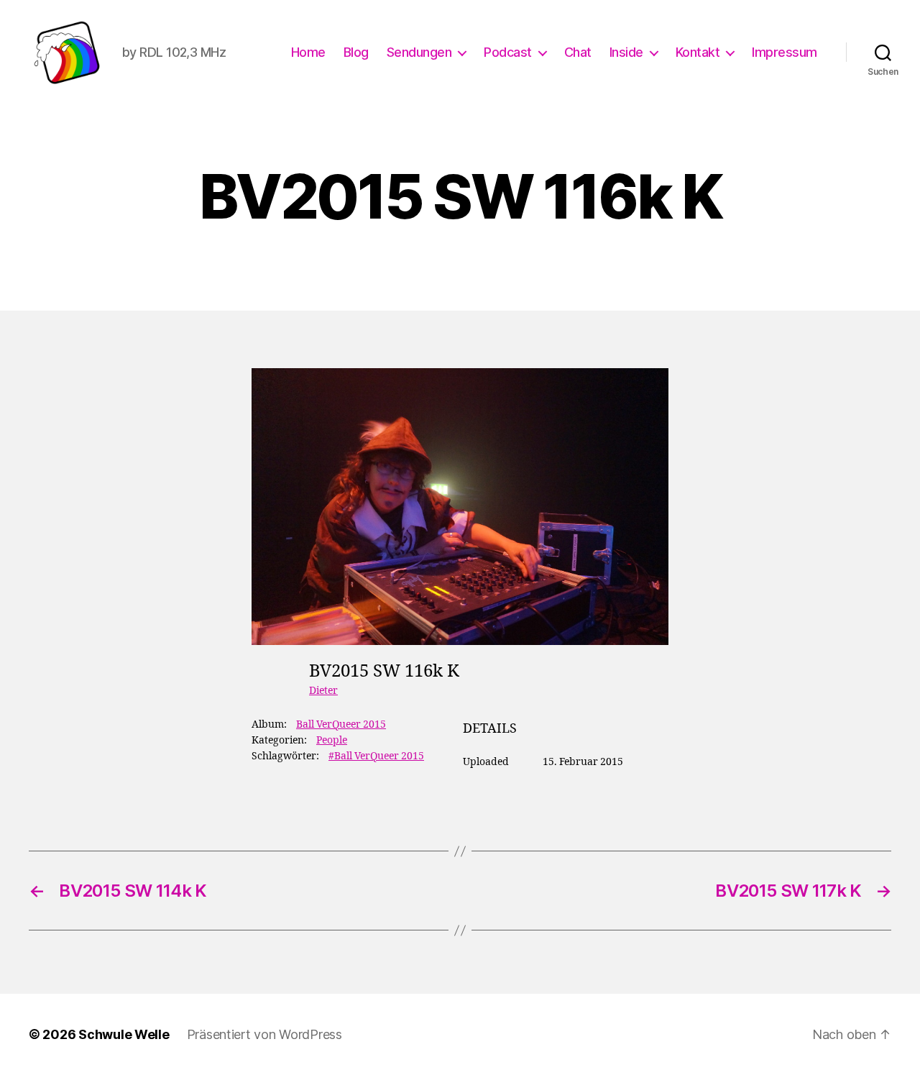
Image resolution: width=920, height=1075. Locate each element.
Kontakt (698, 52)
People (331, 740)
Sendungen (419, 52)
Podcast (508, 52)
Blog (356, 52)
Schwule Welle (124, 1034)
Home (308, 52)
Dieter (323, 691)
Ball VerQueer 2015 (341, 724)
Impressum (784, 52)
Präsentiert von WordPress (264, 1034)
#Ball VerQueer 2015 (376, 756)
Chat (578, 52)
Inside (626, 52)
